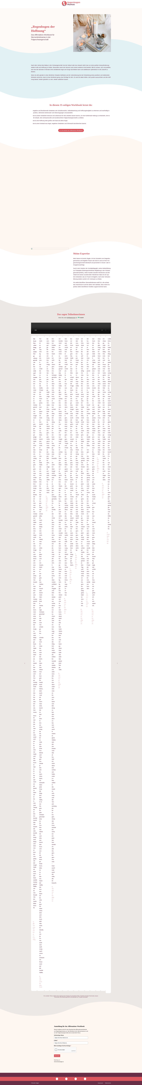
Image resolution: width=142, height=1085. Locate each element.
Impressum (100, 1083)
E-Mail (55, 1040)
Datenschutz (108, 1083)
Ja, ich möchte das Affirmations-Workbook (71, 130)
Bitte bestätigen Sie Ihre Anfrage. (62, 1045)
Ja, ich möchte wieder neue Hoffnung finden (71, 223)
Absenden (57, 1055)
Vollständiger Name (59, 1035)
